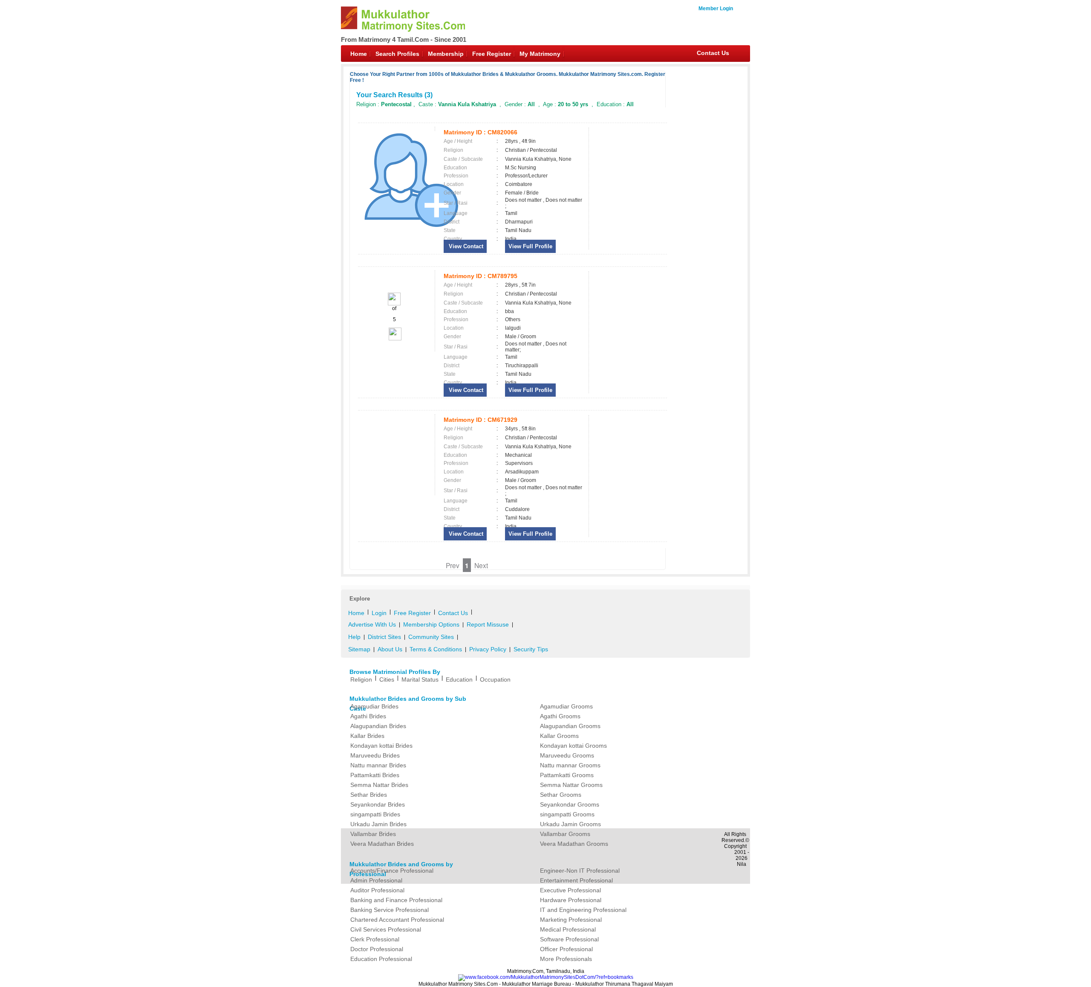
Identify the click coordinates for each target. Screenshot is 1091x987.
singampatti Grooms (567, 814)
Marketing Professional (571, 919)
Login (379, 613)
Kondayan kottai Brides (381, 745)
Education (459, 679)
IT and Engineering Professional (583, 909)
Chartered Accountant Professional (397, 919)
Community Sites (431, 636)
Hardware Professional (570, 900)
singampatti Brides (375, 814)
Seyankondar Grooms (569, 804)
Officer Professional (566, 949)
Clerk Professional (374, 939)
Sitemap (359, 649)
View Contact (465, 246)
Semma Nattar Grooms (571, 784)
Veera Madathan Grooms (574, 843)
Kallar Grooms (559, 735)
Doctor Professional (376, 949)
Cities (386, 679)
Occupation (495, 679)
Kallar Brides (367, 735)
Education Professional (381, 958)
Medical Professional (568, 929)
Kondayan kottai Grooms (573, 745)
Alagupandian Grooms (570, 726)
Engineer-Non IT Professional (580, 870)
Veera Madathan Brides (382, 843)
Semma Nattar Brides (379, 784)
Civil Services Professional (385, 929)
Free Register (491, 53)
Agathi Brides (368, 716)
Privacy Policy (487, 649)
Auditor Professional (377, 890)
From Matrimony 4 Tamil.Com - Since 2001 (403, 39)
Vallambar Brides (373, 833)
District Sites (384, 636)
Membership (446, 53)
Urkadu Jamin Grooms (570, 824)
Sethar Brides (368, 794)
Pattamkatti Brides (374, 775)
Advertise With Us (372, 624)
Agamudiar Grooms (566, 706)
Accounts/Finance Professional (391, 870)
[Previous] (394, 304)
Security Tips (531, 649)
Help (354, 636)
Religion (361, 679)
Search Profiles (397, 53)
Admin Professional (376, 880)
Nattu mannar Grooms (570, 765)
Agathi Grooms (560, 716)
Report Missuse (488, 624)
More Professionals (566, 958)
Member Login (715, 9)
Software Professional (569, 939)
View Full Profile (530, 246)
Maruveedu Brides (375, 755)
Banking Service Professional (389, 909)
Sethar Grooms (560, 794)
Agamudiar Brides (374, 706)
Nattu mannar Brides (378, 765)
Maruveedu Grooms (567, 755)
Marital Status (420, 679)
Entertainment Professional (576, 880)
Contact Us (713, 52)
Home (358, 53)
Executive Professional (570, 890)
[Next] (394, 339)
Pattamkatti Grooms (567, 775)
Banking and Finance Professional (396, 900)
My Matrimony (540, 53)
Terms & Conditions (436, 649)
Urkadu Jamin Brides (378, 824)
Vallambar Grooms (565, 833)
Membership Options (431, 624)
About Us (390, 649)
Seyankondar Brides (377, 804)
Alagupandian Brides (378, 726)
